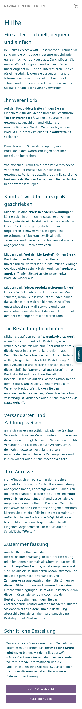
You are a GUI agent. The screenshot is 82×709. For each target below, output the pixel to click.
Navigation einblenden (24, 6)
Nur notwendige (41, 689)
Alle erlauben (41, 699)
